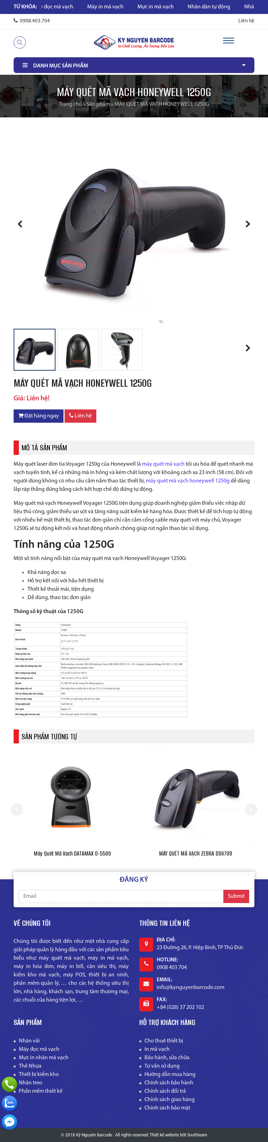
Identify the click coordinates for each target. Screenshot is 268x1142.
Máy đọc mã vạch (39, 1049)
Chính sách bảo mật (167, 1108)
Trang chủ (70, 104)
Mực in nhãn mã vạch (43, 1058)
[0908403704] (9, 1103)
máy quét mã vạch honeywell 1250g (188, 481)
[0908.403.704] (9, 1084)
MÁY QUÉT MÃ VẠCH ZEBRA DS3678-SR (195, 853)
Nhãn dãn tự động (181, 7)
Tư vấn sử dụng (162, 1066)
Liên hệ (246, 21)
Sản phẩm (98, 104)
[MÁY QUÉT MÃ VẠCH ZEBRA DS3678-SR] (195, 797)
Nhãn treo (30, 1083)
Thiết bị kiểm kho (39, 1074)
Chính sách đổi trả (165, 1091)
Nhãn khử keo (233, 7)
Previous (24, 225)
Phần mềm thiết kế (40, 1091)
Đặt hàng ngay (41, 416)
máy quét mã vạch (163, 464)
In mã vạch (157, 1049)
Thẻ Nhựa (30, 1066)
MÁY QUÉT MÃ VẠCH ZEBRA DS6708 (72, 853)
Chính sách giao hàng (169, 1100)
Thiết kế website (164, 1135)
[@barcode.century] (9, 1122)
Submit (236, 896)
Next (244, 225)
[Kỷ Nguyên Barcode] (134, 42)
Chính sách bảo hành (168, 1083)
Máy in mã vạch (78, 7)
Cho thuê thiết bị (163, 1041)
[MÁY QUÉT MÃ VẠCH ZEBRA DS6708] (72, 797)
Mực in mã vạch (128, 7)
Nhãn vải (29, 1041)
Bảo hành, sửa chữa (166, 1058)
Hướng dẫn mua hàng (169, 1074)
